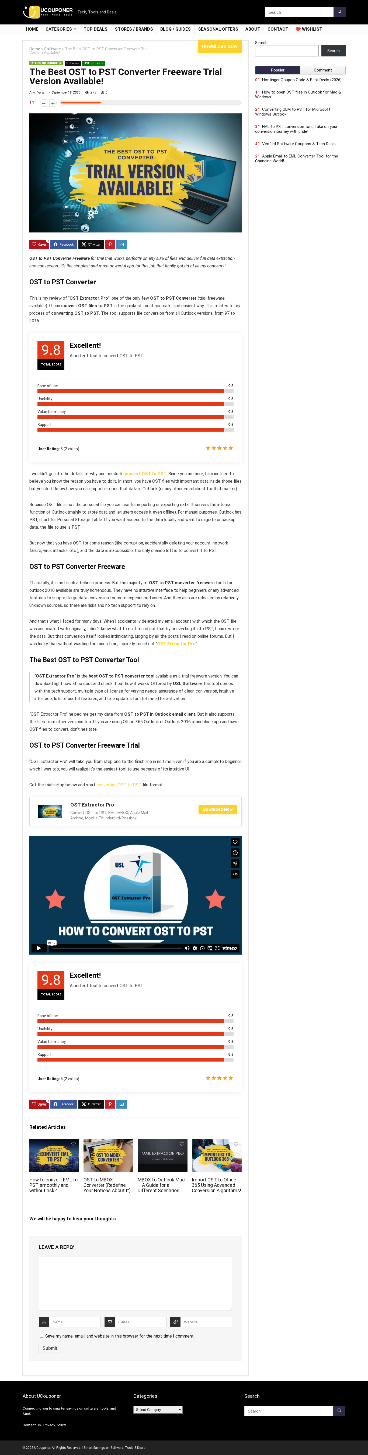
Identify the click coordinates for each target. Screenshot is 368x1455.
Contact (278, 29)
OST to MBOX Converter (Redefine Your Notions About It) (107, 1185)
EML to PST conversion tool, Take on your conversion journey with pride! (296, 129)
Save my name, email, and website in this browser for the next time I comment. (120, 1336)
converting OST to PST (118, 784)
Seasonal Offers (218, 29)
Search (261, 42)
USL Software (93, 63)
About (252, 29)
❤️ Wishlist (309, 29)
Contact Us (32, 1425)
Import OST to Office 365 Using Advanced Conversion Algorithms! (216, 1185)
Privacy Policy (54, 1425)
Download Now (220, 46)
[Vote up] (53, 103)
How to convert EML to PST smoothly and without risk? (53, 1185)
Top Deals (95, 29)
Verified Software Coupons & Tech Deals (299, 143)
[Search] (340, 12)
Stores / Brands (134, 29)
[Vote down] (43, 103)
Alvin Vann (36, 92)
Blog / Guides (175, 29)
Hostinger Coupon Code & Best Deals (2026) (302, 79)
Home (32, 29)
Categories (59, 29)
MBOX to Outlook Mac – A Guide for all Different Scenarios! (161, 1185)
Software (52, 49)
